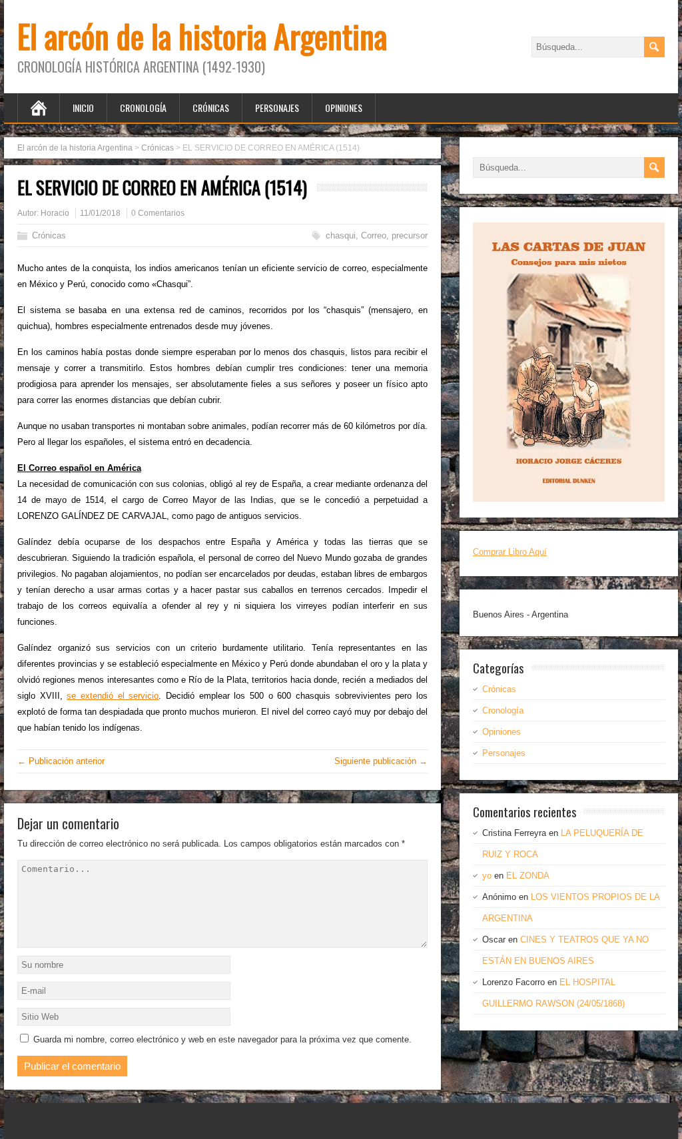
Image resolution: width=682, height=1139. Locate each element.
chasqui (341, 235)
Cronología (143, 108)
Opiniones (343, 108)
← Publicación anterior (61, 761)
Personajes (277, 108)
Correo (373, 235)
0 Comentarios (157, 213)
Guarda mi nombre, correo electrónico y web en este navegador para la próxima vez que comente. (222, 1039)
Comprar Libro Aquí (510, 552)
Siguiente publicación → (381, 761)
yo (487, 876)
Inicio (83, 108)
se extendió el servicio (113, 696)
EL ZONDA (527, 876)
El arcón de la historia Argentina (202, 35)
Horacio (55, 213)
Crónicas (210, 108)
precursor (410, 235)
